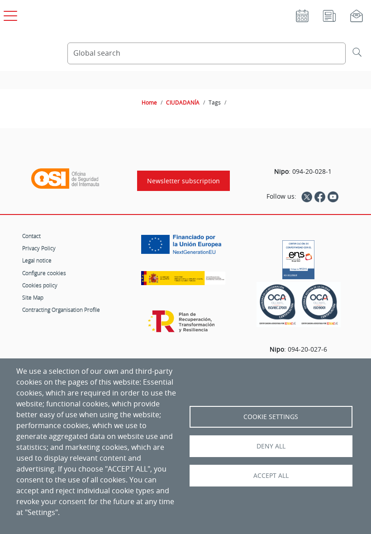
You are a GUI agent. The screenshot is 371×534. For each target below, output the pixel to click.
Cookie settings (270, 417)
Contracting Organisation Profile (61, 309)
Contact (31, 235)
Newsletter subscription (183, 180)
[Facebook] (319, 196)
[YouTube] (333, 196)
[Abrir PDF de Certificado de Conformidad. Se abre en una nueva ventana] (298, 257)
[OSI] (65, 178)
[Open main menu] (9, 14)
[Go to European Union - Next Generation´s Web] (183, 248)
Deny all (271, 446)
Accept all (271, 476)
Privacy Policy (39, 248)
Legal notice (37, 260)
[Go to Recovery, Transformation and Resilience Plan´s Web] (183, 325)
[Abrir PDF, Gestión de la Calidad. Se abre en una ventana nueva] (320, 304)
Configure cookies (44, 273)
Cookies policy (39, 285)
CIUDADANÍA (183, 102)
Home (149, 102)
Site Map (32, 297)
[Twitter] (306, 196)
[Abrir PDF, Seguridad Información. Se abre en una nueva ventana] (278, 304)
